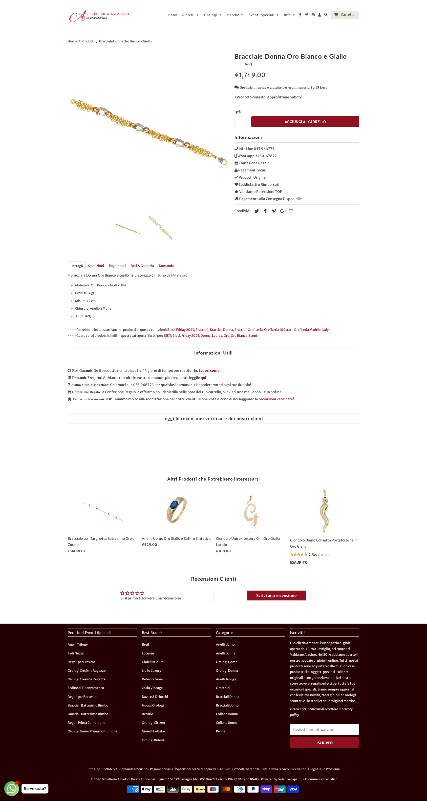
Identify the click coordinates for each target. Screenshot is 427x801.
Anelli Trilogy (78, 644)
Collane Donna (227, 714)
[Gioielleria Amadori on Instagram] (313, 16)
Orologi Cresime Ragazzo (87, 671)
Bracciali (201, 330)
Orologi (213, 14)
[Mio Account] (320, 16)
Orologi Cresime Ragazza (87, 679)
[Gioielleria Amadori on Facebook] (301, 16)
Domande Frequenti (133, 769)
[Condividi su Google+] (282, 211)
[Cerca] (326, 16)
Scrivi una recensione (276, 595)
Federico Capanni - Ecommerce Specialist (307, 779)
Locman (148, 653)
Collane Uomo (226, 723)
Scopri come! (209, 370)
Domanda (166, 266)
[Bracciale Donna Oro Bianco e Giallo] (149, 131)
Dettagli (76, 266)
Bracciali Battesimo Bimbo (88, 705)
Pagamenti (117, 266)
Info (289, 14)
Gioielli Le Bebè (153, 731)
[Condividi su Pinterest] (273, 211)
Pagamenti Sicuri (162, 769)
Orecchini (223, 688)
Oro (226, 336)
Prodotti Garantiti (246, 769)
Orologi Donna (227, 671)
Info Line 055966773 (102, 769)
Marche (235, 14)
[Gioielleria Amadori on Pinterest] (307, 16)
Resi (228, 769)
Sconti (253, 336)
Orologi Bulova (153, 740)
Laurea (217, 336)
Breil (145, 644)
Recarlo (147, 714)
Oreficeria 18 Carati (278, 330)
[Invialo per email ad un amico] (290, 211)
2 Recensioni (319, 554)
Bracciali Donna (221, 330)
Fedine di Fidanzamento (86, 688)
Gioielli (190, 14)
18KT (167, 336)
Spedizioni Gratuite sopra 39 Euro (199, 769)
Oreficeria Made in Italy (311, 330)
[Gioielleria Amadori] (98, 16)
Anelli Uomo (225, 644)
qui (203, 377)
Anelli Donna (225, 653)
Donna (206, 336)
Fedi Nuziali (76, 653)
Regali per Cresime (82, 662)
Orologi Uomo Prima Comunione (92, 731)
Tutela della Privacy (275, 769)
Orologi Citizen (153, 723)
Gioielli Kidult (152, 662)
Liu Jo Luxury (151, 671)
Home (173, 15)
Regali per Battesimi (83, 697)
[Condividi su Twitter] (256, 211)
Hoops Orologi (153, 705)
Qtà (238, 112)
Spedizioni (96, 266)
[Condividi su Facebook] (265, 211)
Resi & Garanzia (142, 266)
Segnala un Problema (325, 769)
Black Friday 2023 (180, 330)
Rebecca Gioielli (154, 679)
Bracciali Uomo (227, 705)
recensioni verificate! (276, 399)
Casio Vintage (152, 688)
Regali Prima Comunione (86, 723)
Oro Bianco (239, 336)
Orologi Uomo (226, 662)
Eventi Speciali (264, 14)
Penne (220, 731)
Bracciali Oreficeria (249, 330)
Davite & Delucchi (155, 697)
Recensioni (299, 769)
